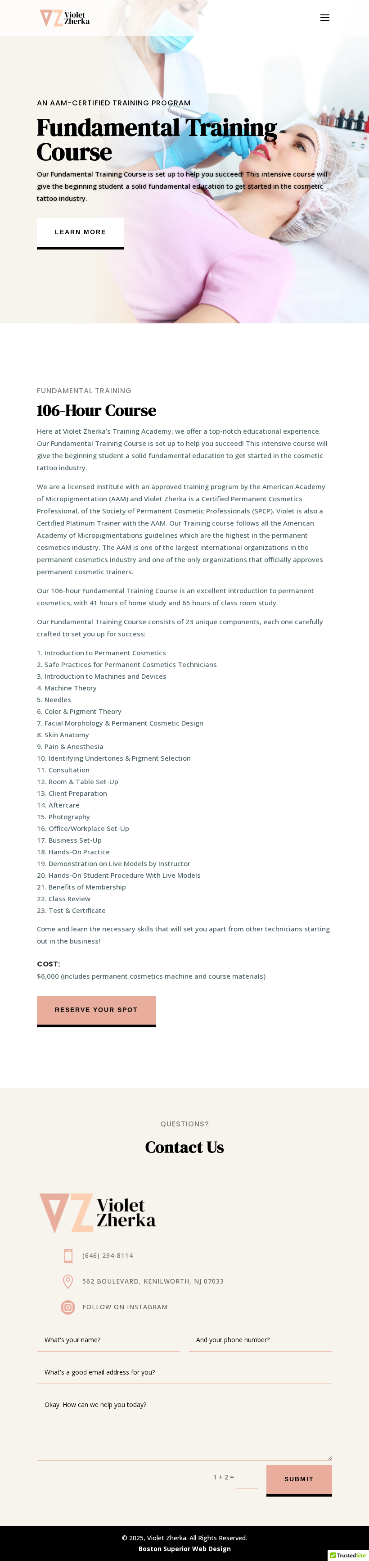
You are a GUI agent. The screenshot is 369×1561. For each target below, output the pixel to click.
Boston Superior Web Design (185, 1548)
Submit (299, 1479)
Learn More (80, 232)
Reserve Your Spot (96, 1009)
